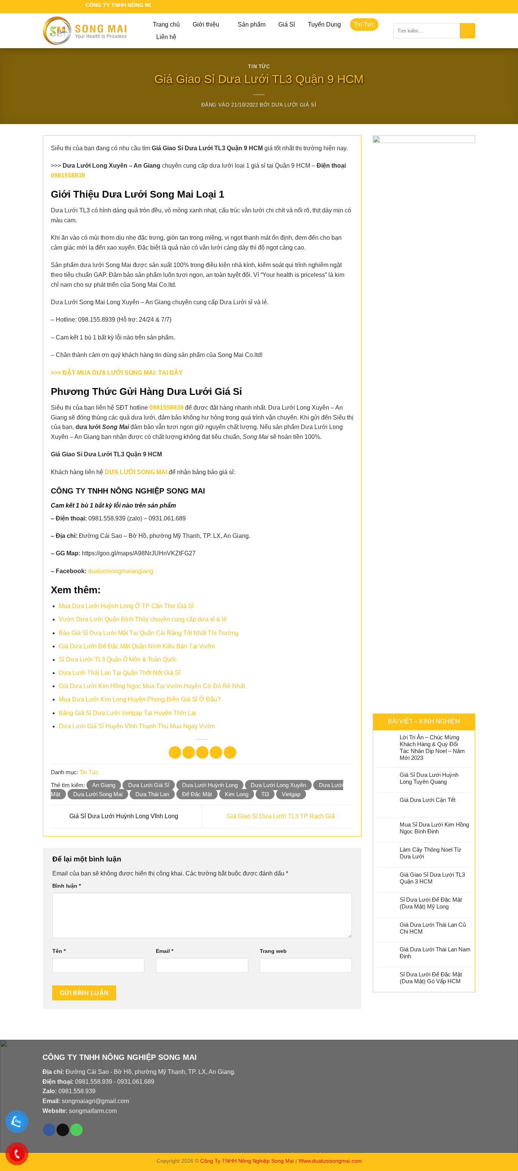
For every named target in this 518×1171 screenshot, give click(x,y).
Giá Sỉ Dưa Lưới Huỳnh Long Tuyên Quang (429, 778)
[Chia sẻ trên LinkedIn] (230, 752)
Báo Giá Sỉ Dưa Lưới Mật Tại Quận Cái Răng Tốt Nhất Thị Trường (149, 633)
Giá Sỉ (286, 24)
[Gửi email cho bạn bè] (202, 752)
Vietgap (291, 794)
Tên (59, 951)
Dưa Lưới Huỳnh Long (210, 785)
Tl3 (265, 794)
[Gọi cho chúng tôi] (471, 6)
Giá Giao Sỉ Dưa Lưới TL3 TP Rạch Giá (281, 816)
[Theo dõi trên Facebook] (454, 6)
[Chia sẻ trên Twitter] (188, 752)
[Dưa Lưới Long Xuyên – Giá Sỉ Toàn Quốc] (90, 30)
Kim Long (236, 794)
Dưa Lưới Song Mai (97, 794)
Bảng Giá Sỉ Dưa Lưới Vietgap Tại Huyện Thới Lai (127, 713)
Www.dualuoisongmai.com (330, 1161)
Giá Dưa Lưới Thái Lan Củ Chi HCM (433, 928)
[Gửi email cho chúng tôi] (463, 6)
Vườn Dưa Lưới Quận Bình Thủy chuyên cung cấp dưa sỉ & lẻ (143, 619)
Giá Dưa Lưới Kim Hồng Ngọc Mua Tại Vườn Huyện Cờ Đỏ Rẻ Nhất (152, 686)
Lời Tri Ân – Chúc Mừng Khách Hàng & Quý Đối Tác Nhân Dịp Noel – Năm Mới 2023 (432, 747)
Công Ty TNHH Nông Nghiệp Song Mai (247, 1161)
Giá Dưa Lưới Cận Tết (427, 800)
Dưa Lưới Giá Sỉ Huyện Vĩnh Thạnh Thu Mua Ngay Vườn (137, 726)
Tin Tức (364, 24)
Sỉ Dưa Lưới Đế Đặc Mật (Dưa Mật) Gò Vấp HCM (431, 977)
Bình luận (66, 886)
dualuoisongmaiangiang (120, 571)
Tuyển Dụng (324, 24)
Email (164, 951)
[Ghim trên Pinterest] (216, 752)
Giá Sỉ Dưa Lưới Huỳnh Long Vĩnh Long (123, 816)
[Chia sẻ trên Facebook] (175, 752)
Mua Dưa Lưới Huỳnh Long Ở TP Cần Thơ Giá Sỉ (126, 606)
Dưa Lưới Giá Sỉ (294, 105)
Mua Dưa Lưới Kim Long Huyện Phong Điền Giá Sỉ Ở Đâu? (140, 699)
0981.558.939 (93, 1081)
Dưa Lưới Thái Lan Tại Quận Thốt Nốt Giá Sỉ (120, 673)
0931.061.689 (135, 1081)
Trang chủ (166, 24)
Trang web (273, 951)
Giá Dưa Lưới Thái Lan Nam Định (435, 952)
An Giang (103, 785)
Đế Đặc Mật (197, 794)
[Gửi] (467, 30)
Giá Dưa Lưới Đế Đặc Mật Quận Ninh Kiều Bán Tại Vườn (137, 646)
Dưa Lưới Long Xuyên (278, 785)
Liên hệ (166, 37)
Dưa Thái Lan (152, 794)
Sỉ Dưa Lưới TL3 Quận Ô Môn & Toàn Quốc (118, 659)
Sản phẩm (251, 24)
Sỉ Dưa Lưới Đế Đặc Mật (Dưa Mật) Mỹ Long (431, 903)
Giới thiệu (206, 24)
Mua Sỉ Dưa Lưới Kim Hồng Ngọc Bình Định (434, 828)
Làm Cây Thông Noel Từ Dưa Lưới (430, 853)
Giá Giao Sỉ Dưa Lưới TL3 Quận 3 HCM (432, 878)
